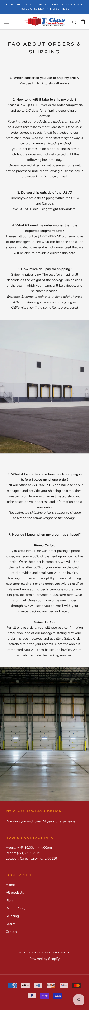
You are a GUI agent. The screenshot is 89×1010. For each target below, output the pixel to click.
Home (10, 884)
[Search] (74, 22)
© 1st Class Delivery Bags (44, 952)
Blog (9, 900)
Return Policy (15, 908)
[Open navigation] (6, 22)
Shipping (12, 916)
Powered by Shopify (44, 959)
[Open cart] (83, 21)
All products (15, 892)
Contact (11, 931)
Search (11, 924)
